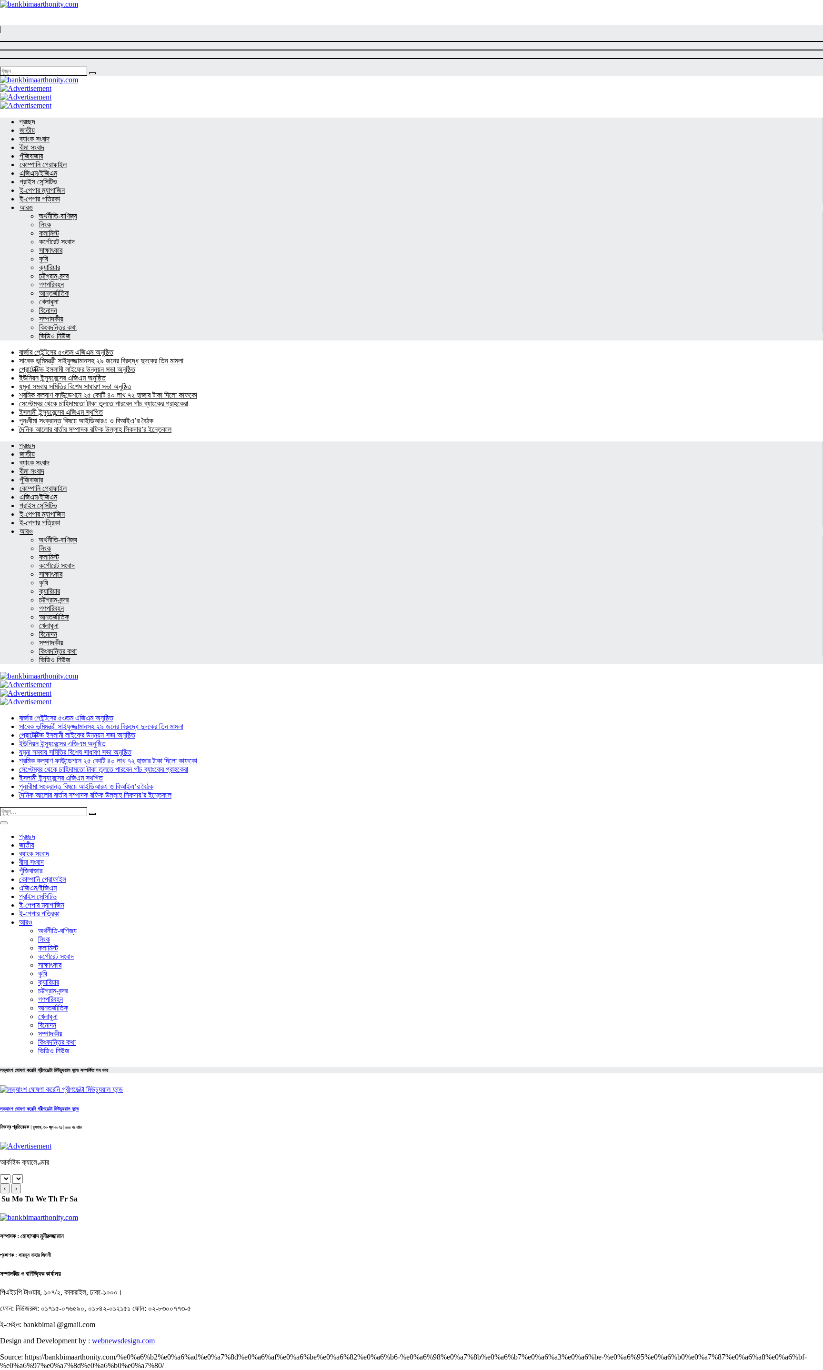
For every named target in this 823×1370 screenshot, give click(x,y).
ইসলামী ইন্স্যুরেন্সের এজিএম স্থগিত (61, 412)
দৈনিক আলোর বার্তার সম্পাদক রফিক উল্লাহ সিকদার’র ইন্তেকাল (95, 429)
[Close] (4, 822)
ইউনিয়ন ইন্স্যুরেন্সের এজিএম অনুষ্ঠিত (62, 378)
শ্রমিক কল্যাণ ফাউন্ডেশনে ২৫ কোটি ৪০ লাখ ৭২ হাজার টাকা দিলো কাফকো (108, 395)
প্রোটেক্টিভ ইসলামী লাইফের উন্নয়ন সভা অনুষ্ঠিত (77, 369)
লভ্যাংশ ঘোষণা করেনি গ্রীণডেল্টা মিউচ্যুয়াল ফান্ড (39, 1108)
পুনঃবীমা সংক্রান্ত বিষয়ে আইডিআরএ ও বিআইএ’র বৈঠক (86, 421)
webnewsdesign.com (123, 1341)
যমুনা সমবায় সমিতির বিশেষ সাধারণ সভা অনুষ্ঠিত (75, 386)
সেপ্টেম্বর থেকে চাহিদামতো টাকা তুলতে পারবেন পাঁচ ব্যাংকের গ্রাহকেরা (103, 404)
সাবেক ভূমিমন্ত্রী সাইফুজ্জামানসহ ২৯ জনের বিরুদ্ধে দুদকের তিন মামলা (101, 361)
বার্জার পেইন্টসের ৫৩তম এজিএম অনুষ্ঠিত (66, 352)
